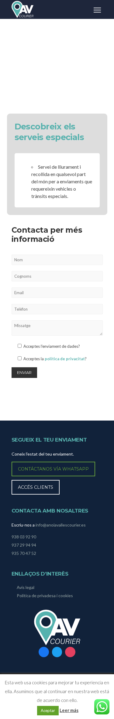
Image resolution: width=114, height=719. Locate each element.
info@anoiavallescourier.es (61, 524)
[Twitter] (57, 652)
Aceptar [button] (48, 710)
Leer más (69, 710)
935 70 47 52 (24, 553)
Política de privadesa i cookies (45, 595)
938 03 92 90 (24, 536)
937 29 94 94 (24, 545)
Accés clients (35, 487)
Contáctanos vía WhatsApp (53, 469)
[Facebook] (43, 652)
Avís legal (25, 587)
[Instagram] (70, 652)
